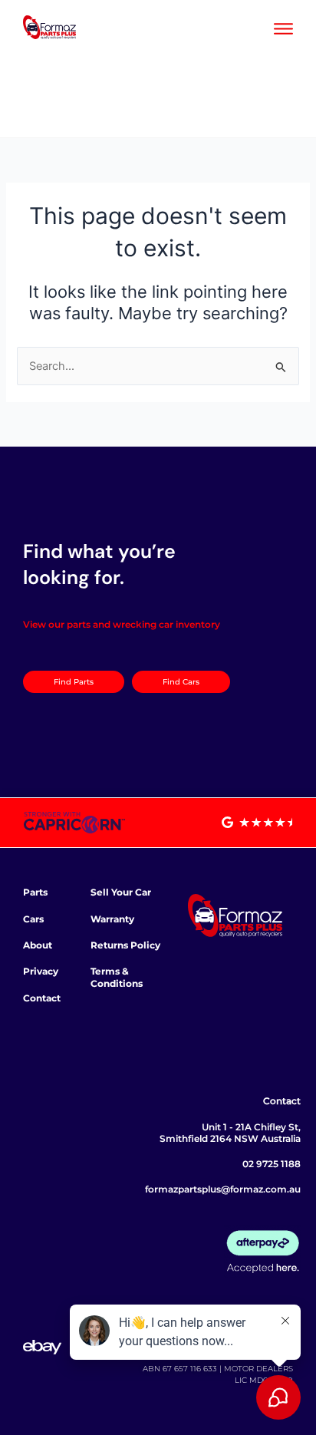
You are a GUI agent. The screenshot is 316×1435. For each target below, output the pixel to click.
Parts (35, 892)
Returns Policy (125, 945)
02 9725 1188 (271, 1163)
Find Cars (181, 682)
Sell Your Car (121, 892)
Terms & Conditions (117, 977)
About (37, 945)
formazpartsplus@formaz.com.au (223, 1189)
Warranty (112, 919)
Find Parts (74, 682)
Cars (33, 919)
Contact (42, 998)
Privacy (40, 971)
